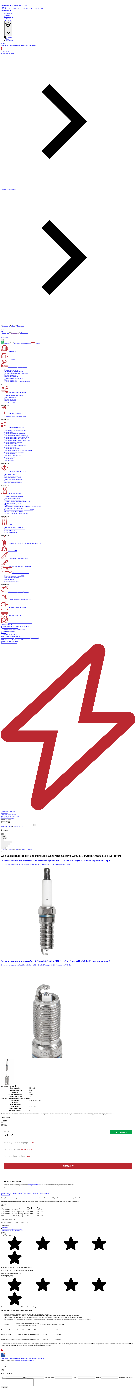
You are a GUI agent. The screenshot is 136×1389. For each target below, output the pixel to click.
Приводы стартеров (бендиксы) (14, 395)
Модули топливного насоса (13, 503)
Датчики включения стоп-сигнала (15, 438)
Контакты (7, 20)
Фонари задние (9, 579)
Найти (3, 847)
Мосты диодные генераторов (13, 371)
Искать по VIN (18, 826)
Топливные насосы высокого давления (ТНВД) (19, 510)
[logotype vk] (5, 1363)
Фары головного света (11, 577)
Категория (4, 846)
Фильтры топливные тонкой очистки (16, 513)
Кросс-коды (10, 37)
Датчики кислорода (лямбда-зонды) (15, 430)
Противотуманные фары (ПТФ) (14, 576)
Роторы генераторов (10, 375)
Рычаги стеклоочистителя (12, 481)
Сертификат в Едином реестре (12, 1229)
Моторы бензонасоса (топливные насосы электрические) (22, 506)
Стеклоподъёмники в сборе (13, 482)
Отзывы (36, 1193)
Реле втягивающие (10, 397)
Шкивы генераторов (10, 380)
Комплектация (17, 1193)
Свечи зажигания (9, 530)
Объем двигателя (6, 842)
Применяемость (6, 1193)
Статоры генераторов (11, 376)
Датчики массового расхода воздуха (15, 445)
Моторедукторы (9, 474)
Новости (7, 18)
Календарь (5, 333)
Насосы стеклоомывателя (12, 476)
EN (2, 331)
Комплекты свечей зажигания (13, 527)
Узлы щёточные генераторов (13, 378)
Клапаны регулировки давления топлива (17, 501)
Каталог (37, 343)
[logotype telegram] (5, 1366)
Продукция (4, 338)
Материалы (9, 40)
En (4, 43)
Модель (3, 838)
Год (2, 840)
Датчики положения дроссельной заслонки (18, 450)
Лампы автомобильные (11, 581)
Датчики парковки (10, 447)
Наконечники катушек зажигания (15, 416)
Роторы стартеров (10, 399)
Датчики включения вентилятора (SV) (16, 437)
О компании (8, 13)
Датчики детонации (10, 443)
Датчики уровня (9, 457)
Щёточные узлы (9, 402)
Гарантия (7, 15)
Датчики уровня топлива (12, 498)
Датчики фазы (8, 458)
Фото (7, 39)
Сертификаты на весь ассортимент (12, 1230)
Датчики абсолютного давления (14, 433)
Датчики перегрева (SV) (12, 448)
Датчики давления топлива (13, 442)
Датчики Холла (9, 460)
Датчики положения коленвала (14, 452)
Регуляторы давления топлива (13, 508)
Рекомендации (45, 1193)
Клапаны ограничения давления (14, 500)
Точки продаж (8, 17)
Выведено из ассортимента (22, 343)
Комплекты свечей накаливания (14, 529)
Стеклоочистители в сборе (12, 477)
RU (2, 43)
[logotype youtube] (5, 1365)
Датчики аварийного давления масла (16, 435)
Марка (3, 836)
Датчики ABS (8, 432)
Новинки (7, 343)
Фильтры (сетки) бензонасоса (13, 511)
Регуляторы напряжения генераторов (16, 373)
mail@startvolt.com (34, 1185)
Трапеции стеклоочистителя (13, 479)
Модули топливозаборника (13, 505)
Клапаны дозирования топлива (14, 496)
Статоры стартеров (10, 400)
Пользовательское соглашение (24, 1360)
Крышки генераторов (11, 370)
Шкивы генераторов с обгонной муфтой (17, 381)
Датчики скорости (10, 453)
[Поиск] (34, 825)
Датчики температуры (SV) (13, 455)
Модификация (5, 844)
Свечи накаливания (10, 532)
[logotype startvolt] (4, 49)
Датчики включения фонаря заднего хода (17, 440)
